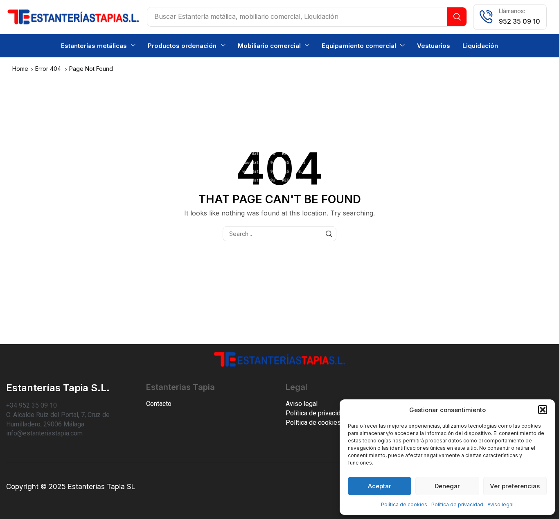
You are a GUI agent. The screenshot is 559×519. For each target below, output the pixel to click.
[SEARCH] (328, 233)
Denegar (447, 486)
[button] (543, 410)
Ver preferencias (515, 486)
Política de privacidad (457, 504)
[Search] (457, 16)
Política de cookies (404, 504)
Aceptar (379, 486)
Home (20, 68)
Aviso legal (500, 504)
